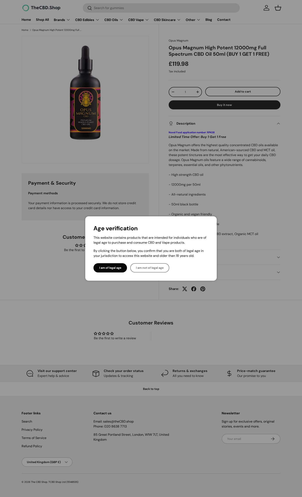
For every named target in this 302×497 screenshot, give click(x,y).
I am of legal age (110, 268)
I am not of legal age (150, 268)
